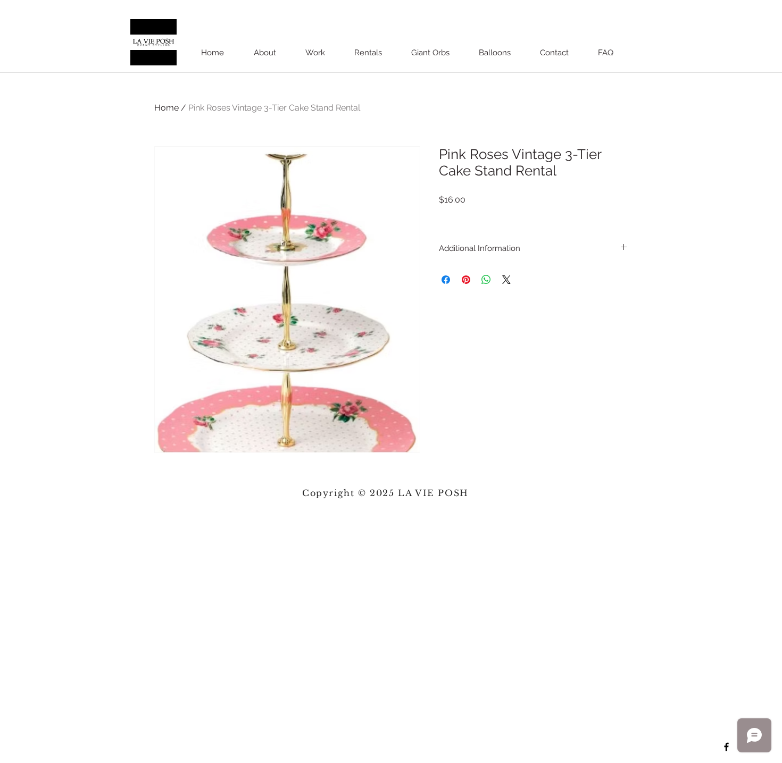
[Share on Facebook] (445, 279)
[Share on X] (506, 279)
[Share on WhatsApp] (486, 279)
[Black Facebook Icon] (726, 746)
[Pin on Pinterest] (466, 279)
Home (166, 108)
